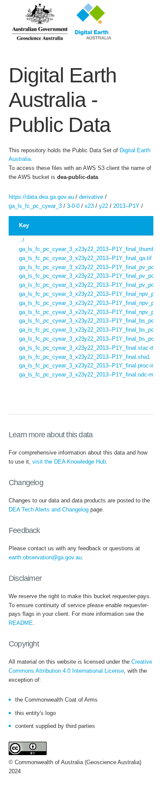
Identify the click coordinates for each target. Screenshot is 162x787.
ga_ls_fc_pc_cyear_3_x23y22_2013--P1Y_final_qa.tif (85, 258)
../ (21, 240)
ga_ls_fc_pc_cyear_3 (35, 206)
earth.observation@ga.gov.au (45, 557)
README (21, 623)
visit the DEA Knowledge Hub (69, 461)
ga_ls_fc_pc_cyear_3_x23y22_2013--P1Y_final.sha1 (84, 357)
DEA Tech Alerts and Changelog (49, 509)
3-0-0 (73, 206)
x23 (89, 206)
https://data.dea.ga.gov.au (41, 197)
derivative (91, 197)
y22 (103, 206)
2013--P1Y (126, 206)
